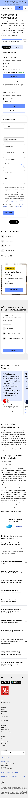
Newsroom (4, 711)
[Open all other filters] (25, 41)
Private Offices (7, 461)
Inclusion (3, 707)
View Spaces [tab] (6, 47)
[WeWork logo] (5, 8)
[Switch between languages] (11, 8)
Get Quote (13, 350)
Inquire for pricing (7, 324)
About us (3, 705)
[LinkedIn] (22, 677)
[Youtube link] (2, 677)
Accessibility (15, 776)
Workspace (3, 673)
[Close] (26, 3)
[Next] (3, 3)
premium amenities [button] (12, 35)
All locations (4, 757)
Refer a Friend (5, 727)
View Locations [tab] (17, 47)
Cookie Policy (15, 772)
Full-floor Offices (8, 464)
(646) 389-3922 (5, 761)
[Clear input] (20, 41)
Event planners (5, 729)
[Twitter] (17, 677)
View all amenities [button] (7, 256)
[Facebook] (7, 677)
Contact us (4, 738)
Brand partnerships (6, 732)
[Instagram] (12, 677)
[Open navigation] (25, 8)
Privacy (3, 772)
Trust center (4, 716)
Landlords (3, 725)
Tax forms (3, 745)
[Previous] (2, 3)
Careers (3, 709)
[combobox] (5, 139)
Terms (21, 200)
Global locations (5, 702)
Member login (5, 741)
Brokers (3, 723)
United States (18, 673)
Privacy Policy (14, 201)
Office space (11, 673)
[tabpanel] (14, 83)
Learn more (20, 4)
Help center (4, 743)
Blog (2, 713)
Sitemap (23, 776)
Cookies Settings (5, 776)
